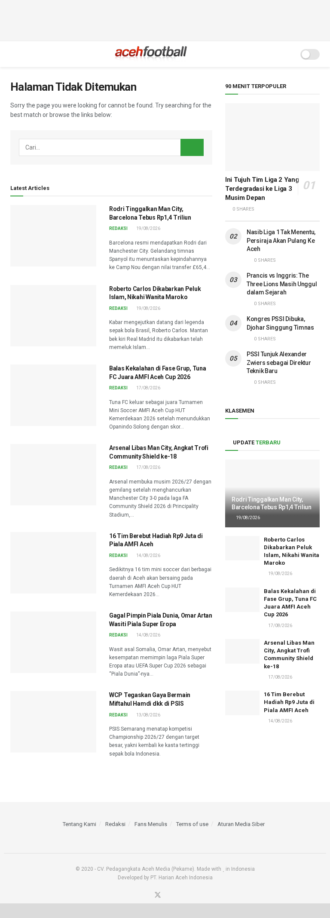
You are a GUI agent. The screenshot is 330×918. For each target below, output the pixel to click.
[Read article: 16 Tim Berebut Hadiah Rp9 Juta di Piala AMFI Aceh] (53, 563)
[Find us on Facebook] (147, 895)
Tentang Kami (79, 824)
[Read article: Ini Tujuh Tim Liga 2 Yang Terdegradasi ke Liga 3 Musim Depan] (272, 137)
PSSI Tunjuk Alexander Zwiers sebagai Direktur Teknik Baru (279, 362)
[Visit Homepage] (151, 54)
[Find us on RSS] (178, 895)
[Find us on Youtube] (168, 895)
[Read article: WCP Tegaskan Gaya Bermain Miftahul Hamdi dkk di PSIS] (53, 722)
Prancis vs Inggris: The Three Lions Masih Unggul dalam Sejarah (282, 284)
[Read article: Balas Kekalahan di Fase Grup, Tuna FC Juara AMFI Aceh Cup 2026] (53, 395)
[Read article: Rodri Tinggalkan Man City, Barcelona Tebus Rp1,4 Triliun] (53, 235)
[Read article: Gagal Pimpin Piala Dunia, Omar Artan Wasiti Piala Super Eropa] (53, 642)
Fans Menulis (150, 824)
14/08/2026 (147, 555)
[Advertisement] (165, 19)
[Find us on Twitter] (157, 895)
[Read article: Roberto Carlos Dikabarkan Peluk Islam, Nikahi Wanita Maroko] (53, 315)
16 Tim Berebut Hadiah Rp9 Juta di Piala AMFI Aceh (289, 702)
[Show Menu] (14, 54)
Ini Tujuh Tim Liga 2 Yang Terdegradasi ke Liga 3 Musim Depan (262, 189)
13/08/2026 (147, 715)
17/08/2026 (147, 388)
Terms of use (192, 824)
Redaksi (118, 228)
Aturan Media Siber (241, 824)
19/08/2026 (147, 228)
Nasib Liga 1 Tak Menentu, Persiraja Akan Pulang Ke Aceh (281, 240)
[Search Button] (288, 54)
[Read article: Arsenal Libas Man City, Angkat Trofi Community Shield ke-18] (53, 474)
